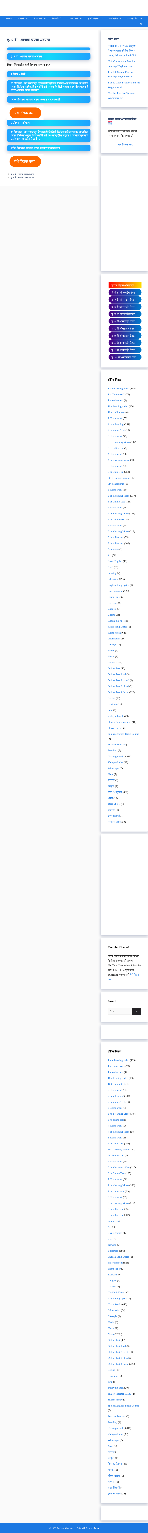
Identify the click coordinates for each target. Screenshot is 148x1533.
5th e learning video (118, 477)
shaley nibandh (116, 716)
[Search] (137, 1011)
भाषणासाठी (74, 19)
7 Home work (115, 507)
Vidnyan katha (115, 762)
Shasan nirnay (115, 727)
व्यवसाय (111, 810)
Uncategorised (115, 756)
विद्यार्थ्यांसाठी (56, 19)
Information (114, 638)
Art (109, 555)
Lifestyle (112, 644)
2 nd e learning (116, 424)
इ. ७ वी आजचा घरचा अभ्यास (23, 177)
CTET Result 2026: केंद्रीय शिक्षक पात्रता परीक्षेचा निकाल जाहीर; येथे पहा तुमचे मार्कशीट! (122, 51)
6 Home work (115, 489)
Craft (110, 567)
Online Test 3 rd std (118, 686)
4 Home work (115, 454)
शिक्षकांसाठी (38, 19)
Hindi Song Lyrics (117, 626)
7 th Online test (116, 519)
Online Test (114, 668)
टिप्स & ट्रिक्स (115, 792)
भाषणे (110, 798)
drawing (112, 573)
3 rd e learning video (119, 442)
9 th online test (115, 543)
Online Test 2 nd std (118, 680)
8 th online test (115, 537)
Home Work (114, 632)
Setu (110, 710)
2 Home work (115, 418)
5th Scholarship (116, 483)
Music (111, 656)
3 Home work (115, 436)
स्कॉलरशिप (113, 19)
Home (9, 19)
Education (113, 579)
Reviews (112, 704)
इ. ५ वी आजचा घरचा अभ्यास (23, 174)
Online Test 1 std (117, 674)
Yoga (110, 774)
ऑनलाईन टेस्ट (133, 19)
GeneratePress (92, 1528)
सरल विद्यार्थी (114, 816)
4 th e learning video (119, 459)
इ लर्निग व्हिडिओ (94, 19)
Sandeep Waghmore (21, 8)
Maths (111, 650)
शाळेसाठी (20, 19)
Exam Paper (114, 596)
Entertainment (115, 591)
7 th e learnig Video (118, 513)
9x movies (113, 549)
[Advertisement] (124, 216)
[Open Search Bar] (141, 24)
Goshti (111, 614)
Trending (112, 750)
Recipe (111, 698)
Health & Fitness (117, 620)
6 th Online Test (116, 501)
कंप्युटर (111, 786)
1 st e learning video (118, 388)
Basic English (115, 561)
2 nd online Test (116, 430)
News (111, 662)
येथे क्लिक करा (125, 144)
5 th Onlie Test (115, 471)
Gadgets (112, 608)
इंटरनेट (111, 780)
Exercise (112, 602)
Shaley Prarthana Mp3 (119, 722)
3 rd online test (116, 448)
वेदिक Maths (114, 804)
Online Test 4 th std (118, 692)
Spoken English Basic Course (123, 733)
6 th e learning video (119, 495)
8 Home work (115, 525)
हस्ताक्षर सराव (114, 821)
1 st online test (115, 400)
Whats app (113, 768)
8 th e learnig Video (118, 531)
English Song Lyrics (118, 585)
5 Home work (115, 465)
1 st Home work (116, 394)
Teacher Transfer (116, 744)
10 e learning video (118, 406)
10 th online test (116, 412)
